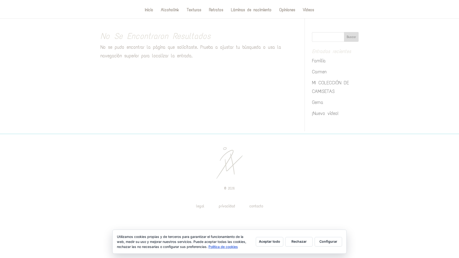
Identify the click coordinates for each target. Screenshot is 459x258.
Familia (319, 61)
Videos (308, 10)
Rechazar (299, 241)
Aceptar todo (269, 241)
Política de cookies (223, 247)
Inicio (149, 10)
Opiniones (287, 10)
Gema (317, 102)
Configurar (328, 241)
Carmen (319, 72)
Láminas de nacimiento (251, 10)
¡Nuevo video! (325, 113)
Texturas (194, 10)
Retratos (216, 10)
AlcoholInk (170, 10)
